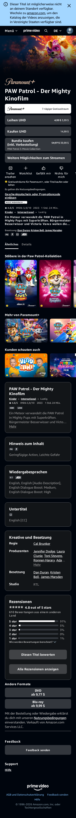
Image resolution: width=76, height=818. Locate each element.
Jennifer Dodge (44, 551)
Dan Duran (23, 230)
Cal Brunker (41, 544)
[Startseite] (32, 30)
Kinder (9, 212)
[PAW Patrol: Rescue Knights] (55, 284)
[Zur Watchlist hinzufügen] (25, 168)
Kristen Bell (37, 230)
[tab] (11, 244)
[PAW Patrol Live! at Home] (21, 284)
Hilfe (8, 770)
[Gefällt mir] (43, 168)
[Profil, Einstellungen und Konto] (69, 30)
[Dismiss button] (69, 5)
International (25, 212)
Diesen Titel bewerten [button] (38, 654)
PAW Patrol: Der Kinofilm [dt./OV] (26, 331)
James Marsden (53, 230)
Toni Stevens (53, 556)
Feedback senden (57, 794)
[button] (32, 642)
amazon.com (36, 13)
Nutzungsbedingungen (50, 718)
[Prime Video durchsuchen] (46, 30)
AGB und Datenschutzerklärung (25, 794)
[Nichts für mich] (61, 168)
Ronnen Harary (44, 560)
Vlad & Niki (26, 365)
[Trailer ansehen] (10, 168)
